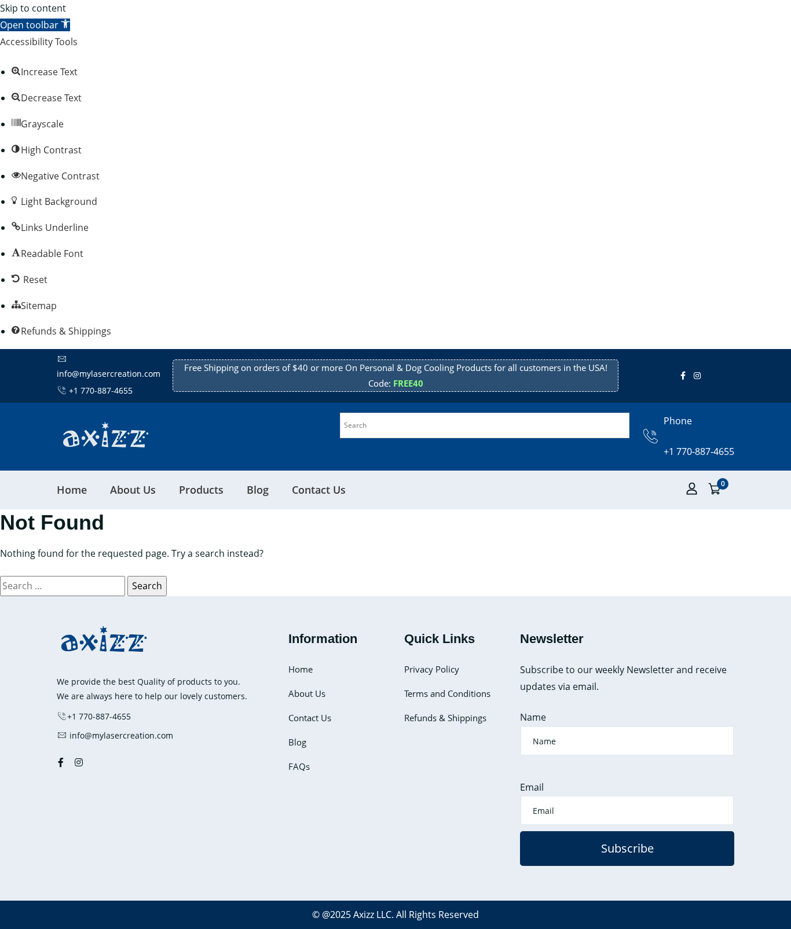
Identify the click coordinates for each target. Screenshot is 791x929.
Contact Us (319, 490)
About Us (133, 490)
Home (72, 490)
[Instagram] (697, 375)
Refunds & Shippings (445, 718)
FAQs (299, 766)
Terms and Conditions (447, 693)
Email (532, 787)
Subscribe (627, 848)
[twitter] (709, 375)
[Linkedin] (725, 375)
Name (533, 717)
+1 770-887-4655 (101, 390)
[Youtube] (717, 375)
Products (201, 490)
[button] (35, 25)
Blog (258, 490)
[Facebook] (683, 375)
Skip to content (33, 8)
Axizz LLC (372, 914)
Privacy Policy (431, 669)
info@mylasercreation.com (120, 735)
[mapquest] (733, 375)
